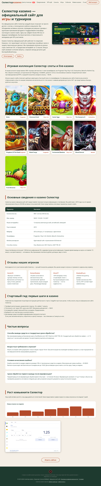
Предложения (41, 2)
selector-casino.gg (53, 481)
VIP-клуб (49, 2)
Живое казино (76, 2)
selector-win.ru (61, 481)
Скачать (56, 2)
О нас (84, 2)
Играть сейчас (50, 460)
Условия (81, 479)
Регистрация (8, 56)
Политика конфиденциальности (69, 479)
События (68, 2)
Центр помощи (28, 2)
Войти (19, 56)
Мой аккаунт (93, 2)
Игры (62, 2)
